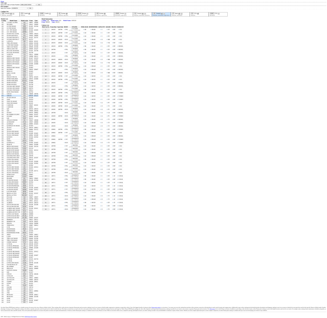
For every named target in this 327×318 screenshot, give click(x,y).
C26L (24, 58)
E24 (24, 93)
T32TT (24, 261)
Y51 (24, 283)
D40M (24, 88)
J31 (24, 127)
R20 (24, 225)
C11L (24, 45)
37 (45, 156)
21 (45, 99)
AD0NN (24, 32)
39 (45, 162)
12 (45, 69)
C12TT (24, 52)
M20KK (24, 182)
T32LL (24, 253)
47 (45, 189)
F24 (24, 107)
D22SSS (24, 80)
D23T (24, 82)
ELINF (79, 13)
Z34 (24, 292)
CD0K (24, 71)
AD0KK (24, 28)
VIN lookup (212, 309)
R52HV (24, 232)
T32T (24, 259)
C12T (24, 50)
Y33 (24, 281)
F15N (24, 103)
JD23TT (24, 140)
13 (45, 72)
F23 (24, 105)
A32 (24, 24)
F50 (24, 108)
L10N (24, 157)
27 (45, 122)
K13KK (24, 148)
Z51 (24, 296)
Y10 (24, 277)
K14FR (24, 154)
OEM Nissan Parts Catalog (31, 316)
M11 (24, 178)
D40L (24, 86)
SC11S (24, 238)
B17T (24, 37)
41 (45, 169)
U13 (24, 266)
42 (45, 172)
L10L (24, 155)
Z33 (24, 291)
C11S (24, 47)
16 (45, 82)
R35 (24, 227)
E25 (24, 95)
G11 (24, 114)
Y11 (24, 279)
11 (45, 66)
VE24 (24, 274)
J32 (24, 129)
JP (173, 13)
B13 (24, 33)
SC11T (24, 240)
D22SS (24, 78)
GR (154, 13)
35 (45, 149)
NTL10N (24, 217)
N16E (24, 202)
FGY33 (24, 110)
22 (45, 102)
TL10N (24, 262)
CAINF (41, 13)
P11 (24, 219)
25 (45, 116)
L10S (24, 159)
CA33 (24, 69)
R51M (24, 229)
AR (3, 13)
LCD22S (24, 174)
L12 (24, 165)
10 (45, 62)
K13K (24, 146)
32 (45, 139)
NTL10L (24, 215)
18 (45, 89)
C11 (24, 43)
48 (45, 192)
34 (45, 146)
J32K (24, 131)
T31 (24, 245)
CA (22, 13)
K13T (24, 152)
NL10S (24, 214)
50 (45, 199)
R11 (24, 223)
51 (45, 202)
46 (45, 186)
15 (45, 79)
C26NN (24, 63)
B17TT (24, 39)
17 (45, 86)
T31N (24, 247)
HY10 (24, 122)
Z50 (24, 294)
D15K (24, 75)
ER (97, 13)
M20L (24, 184)
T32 (24, 249)
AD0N (24, 30)
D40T (24, 90)
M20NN (24, 189)
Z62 (24, 298)
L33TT (24, 172)
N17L (24, 208)
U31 (24, 268)
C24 (24, 56)
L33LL (24, 169)
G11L (24, 116)
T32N (24, 255)
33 (45, 142)
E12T (24, 92)
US (192, 13)
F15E (24, 101)
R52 (24, 230)
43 (45, 176)
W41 (24, 276)
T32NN (24, 257)
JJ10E (24, 142)
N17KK (24, 206)
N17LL (24, 210)
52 (45, 206)
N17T (24, 212)
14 (45, 76)
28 (45, 126)
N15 (24, 199)
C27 (24, 65)
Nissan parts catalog (156, 307)
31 (45, 136)
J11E (24, 125)
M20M (24, 185)
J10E (24, 123)
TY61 (24, 264)
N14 (24, 197)
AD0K (24, 26)
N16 (24, 200)
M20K (24, 180)
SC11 (24, 236)
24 (45, 109)
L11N (24, 161)
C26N (24, 62)
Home (2, 1)
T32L (24, 251)
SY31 (24, 242)
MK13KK (24, 195)
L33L (24, 167)
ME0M (24, 191)
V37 (24, 272)
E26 (24, 97)
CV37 (24, 73)
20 (45, 96)
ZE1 (24, 302)
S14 (24, 234)
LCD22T (24, 176)
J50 (24, 137)
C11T (24, 48)
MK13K (24, 193)
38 (45, 159)
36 (45, 152)
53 (45, 209)
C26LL (24, 60)
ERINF (117, 13)
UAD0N (24, 270)
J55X (24, 139)
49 (45, 196)
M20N (24, 187)
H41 (24, 120)
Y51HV (24, 285)
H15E (24, 118)
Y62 (24, 289)
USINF (212, 13)
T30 (24, 244)
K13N (24, 150)
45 (45, 182)
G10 (24, 112)
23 (45, 106)
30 (45, 132)
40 (45, 166)
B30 (24, 41)
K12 (24, 144)
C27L (24, 67)
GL (135, 13)
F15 (24, 99)
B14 (24, 35)
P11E (24, 221)
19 (45, 92)
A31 (24, 22)
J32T (24, 135)
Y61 (24, 287)
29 (45, 129)
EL (59, 13)
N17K (24, 204)
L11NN (24, 163)
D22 (24, 77)
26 (45, 119)
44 (45, 179)
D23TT (24, 84)
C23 (24, 54)
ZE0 (24, 300)
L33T (24, 170)
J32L (24, 133)
